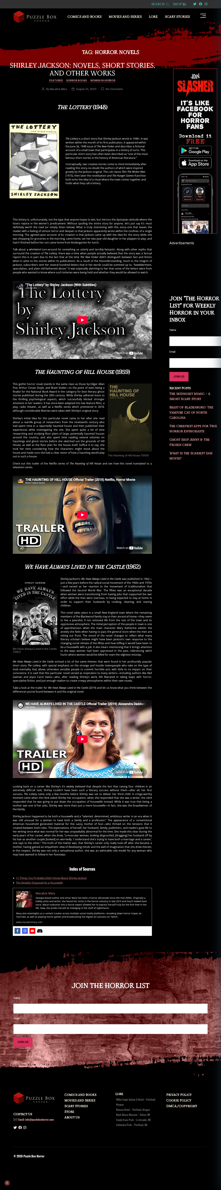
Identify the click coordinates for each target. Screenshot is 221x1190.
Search (158, 4)
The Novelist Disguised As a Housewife (39, 883)
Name (172, 330)
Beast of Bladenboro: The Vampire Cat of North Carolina (191, 412)
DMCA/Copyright (181, 1106)
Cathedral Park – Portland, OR (131, 1125)
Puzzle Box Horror (33, 1156)
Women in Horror (102, 80)
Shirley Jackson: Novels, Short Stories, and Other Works (82, 69)
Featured (56, 80)
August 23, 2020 (86, 89)
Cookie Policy (178, 1100)
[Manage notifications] (7, 1182)
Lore (153, 17)
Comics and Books (84, 17)
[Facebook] (17, 931)
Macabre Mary (58, 89)
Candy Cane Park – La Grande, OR (133, 1120)
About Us (72, 1117)
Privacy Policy (179, 1095)
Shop (177, 4)
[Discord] (40, 931)
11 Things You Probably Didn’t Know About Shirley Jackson (51, 878)
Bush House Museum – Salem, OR (133, 1115)
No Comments (114, 89)
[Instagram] (25, 931)
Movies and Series (125, 17)
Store (69, 1112)
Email (172, 351)
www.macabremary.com (29, 922)
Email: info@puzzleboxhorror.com (36, 1120)
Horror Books (76, 80)
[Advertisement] (195, 265)
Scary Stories (177, 17)
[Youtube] (32, 931)
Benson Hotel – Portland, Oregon (133, 1110)
